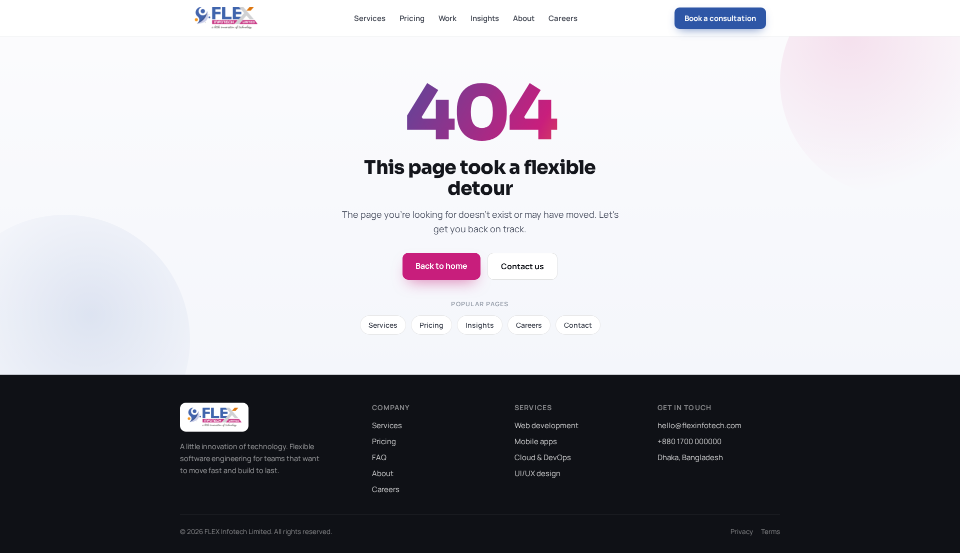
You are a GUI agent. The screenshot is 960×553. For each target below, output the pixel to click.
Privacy (741, 531)
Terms (770, 531)
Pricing (412, 18)
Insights (484, 18)
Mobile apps (535, 441)
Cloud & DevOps (542, 457)
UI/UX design (537, 473)
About (523, 18)
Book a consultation (720, 18)
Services (370, 18)
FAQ (379, 457)
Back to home (442, 265)
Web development (546, 425)
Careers (563, 18)
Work (447, 18)
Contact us (522, 266)
